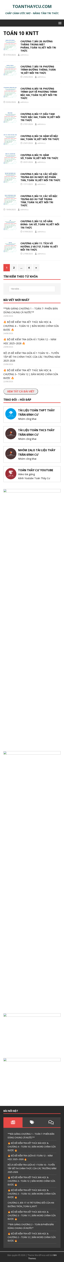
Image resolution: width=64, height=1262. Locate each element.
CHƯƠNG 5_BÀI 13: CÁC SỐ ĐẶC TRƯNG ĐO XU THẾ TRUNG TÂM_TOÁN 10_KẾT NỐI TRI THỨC (39, 200)
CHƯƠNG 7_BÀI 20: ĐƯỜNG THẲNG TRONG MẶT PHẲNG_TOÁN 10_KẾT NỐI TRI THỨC (38, 46)
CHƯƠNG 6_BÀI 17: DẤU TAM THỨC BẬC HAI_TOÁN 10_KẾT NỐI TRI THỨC (40, 117)
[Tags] (32, 1122)
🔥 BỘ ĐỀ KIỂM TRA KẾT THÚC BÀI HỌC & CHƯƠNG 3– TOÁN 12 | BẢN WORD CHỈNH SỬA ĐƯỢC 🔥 (30, 374)
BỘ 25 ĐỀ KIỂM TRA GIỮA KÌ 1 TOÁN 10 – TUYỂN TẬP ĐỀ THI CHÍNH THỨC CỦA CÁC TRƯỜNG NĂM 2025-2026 (31, 356)
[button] (59, 22)
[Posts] (13, 1122)
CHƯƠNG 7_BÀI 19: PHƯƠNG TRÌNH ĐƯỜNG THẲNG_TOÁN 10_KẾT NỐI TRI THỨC (38, 69)
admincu (24, 54)
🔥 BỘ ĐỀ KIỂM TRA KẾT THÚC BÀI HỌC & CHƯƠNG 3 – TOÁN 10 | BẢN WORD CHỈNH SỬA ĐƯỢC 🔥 (32, 1194)
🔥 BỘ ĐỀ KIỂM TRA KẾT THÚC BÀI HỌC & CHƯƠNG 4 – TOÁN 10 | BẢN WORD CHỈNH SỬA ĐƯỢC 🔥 (31, 325)
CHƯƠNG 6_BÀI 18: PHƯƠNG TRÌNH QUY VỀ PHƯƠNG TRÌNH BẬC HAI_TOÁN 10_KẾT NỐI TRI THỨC (38, 93)
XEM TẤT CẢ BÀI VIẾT (20, 391)
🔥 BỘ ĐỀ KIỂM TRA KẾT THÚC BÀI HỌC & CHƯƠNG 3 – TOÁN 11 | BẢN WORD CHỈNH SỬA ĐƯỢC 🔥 (32, 1215)
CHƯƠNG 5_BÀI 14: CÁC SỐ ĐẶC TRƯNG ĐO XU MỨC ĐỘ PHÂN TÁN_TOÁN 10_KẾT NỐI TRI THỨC (40, 177)
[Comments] (51, 1122)
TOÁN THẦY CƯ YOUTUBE (35, 470)
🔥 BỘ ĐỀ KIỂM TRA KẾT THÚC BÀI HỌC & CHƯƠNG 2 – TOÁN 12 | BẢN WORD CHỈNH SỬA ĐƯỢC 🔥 (32, 1237)
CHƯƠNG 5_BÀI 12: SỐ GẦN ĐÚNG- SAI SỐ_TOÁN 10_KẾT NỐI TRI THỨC (39, 224)
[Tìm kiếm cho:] (32, 289)
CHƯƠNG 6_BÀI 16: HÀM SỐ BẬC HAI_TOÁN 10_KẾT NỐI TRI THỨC (39, 137)
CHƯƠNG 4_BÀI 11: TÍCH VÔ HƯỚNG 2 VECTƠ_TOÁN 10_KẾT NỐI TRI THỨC (39, 246)
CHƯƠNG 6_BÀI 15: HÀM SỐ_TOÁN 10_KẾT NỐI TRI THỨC (39, 156)
